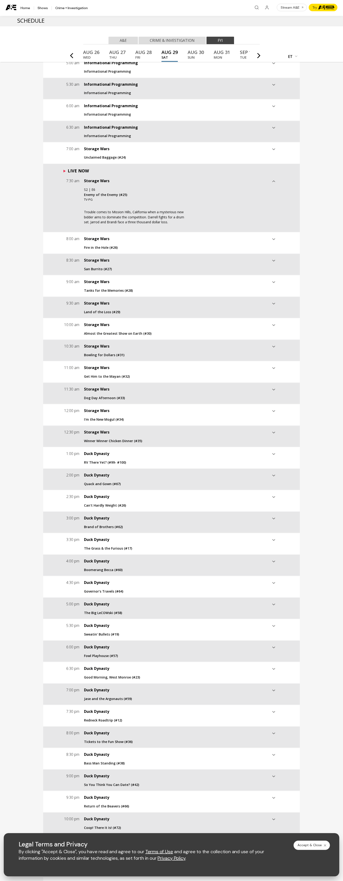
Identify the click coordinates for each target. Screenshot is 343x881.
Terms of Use (159, 852)
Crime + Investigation (71, 8)
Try (314, 7)
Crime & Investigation (172, 40)
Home (25, 8)
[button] (91, 56)
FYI (220, 40)
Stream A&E (290, 7)
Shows (43, 8)
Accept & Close (310, 845)
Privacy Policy (171, 858)
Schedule (31, 20)
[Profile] (267, 7)
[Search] (256, 7)
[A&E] (11, 8)
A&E (123, 40)
